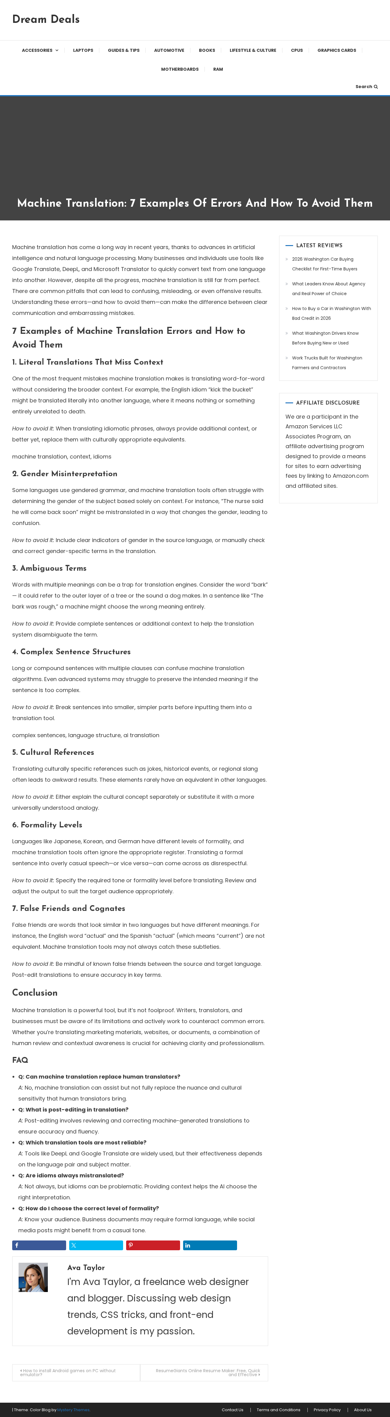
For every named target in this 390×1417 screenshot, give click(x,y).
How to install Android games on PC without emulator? (68, 1373)
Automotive (169, 50)
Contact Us (232, 1410)
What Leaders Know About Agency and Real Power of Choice (328, 289)
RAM (218, 69)
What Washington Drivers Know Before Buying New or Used (325, 338)
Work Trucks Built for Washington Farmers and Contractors (327, 363)
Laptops (83, 50)
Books (207, 50)
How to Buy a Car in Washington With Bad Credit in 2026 (331, 313)
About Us (363, 1410)
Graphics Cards (336, 50)
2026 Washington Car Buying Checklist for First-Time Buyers (324, 264)
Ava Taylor (86, 1268)
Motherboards (180, 69)
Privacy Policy (327, 1410)
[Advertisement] (195, 151)
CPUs (297, 50)
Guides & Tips (124, 50)
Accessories (37, 50)
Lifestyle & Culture (253, 50)
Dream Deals (46, 20)
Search (364, 87)
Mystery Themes (73, 1410)
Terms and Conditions (278, 1410)
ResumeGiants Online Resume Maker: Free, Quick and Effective (208, 1373)
